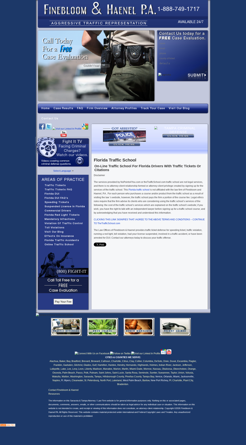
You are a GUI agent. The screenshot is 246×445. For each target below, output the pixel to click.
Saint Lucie (118, 372)
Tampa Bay (148, 376)
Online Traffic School (59, 244)
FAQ (80, 108)
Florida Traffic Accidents (62, 240)
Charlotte (116, 361)
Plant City (188, 380)
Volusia (189, 372)
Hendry (121, 365)
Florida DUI (52, 193)
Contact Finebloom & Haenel (63, 390)
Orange (192, 369)
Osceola (56, 372)
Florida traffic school (139, 189)
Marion (117, 369)
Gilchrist (78, 365)
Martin (125, 369)
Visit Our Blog (179, 108)
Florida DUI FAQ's (56, 197)
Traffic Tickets (55, 185)
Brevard (86, 361)
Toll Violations (55, 227)
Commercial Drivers (58, 210)
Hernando (131, 365)
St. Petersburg (91, 380)
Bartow (146, 380)
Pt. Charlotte (175, 380)
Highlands (143, 365)
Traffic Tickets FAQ (58, 189)
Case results (63, 108)
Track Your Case (153, 108)
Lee (69, 369)
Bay (68, 361)
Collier (138, 361)
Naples (56, 380)
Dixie (166, 361)
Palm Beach (68, 372)
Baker (62, 361)
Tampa (97, 376)
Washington (76, 376)
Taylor (174, 372)
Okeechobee (180, 369)
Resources (54, 394)
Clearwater (77, 380)
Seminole (144, 372)
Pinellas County (133, 376)
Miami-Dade (136, 369)
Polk (86, 372)
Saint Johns (105, 372)
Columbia (148, 361)
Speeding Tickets (57, 202)
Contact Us (49, 118)
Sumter (153, 372)
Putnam (94, 372)
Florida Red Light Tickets (62, 214)
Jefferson (187, 365)
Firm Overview (97, 108)
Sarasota (88, 376)
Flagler (192, 361)
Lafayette (55, 369)
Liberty (88, 369)
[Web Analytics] (7, 425)
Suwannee (164, 372)
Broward (95, 361)
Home (45, 108)
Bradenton (122, 384)
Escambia (182, 361)
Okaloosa (167, 369)
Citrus (125, 361)
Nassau (157, 369)
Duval (173, 361)
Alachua (54, 361)
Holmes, (154, 365)
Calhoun (105, 361)
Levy (74, 369)
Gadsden (68, 365)
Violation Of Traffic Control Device (64, 223)
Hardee (112, 365)
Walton (65, 376)
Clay (131, 361)
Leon (81, 369)
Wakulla (56, 376)
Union (181, 372)
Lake (63, 369)
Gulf (94, 365)
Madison (97, 369)
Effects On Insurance (59, 236)
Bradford (76, 361)
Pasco (79, 372)
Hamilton (102, 365)
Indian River (165, 365)
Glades (87, 365)
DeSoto (158, 361)
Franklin (58, 365)
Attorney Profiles (124, 108)
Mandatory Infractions (60, 219)
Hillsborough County (113, 376)
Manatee (107, 369)
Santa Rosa (131, 372)
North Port (105, 380)
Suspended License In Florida (65, 206)
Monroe (148, 369)
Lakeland (117, 380)
